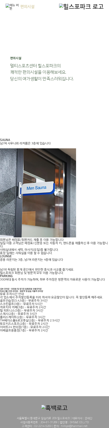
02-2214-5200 (42, 426)
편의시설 (27, 7)
